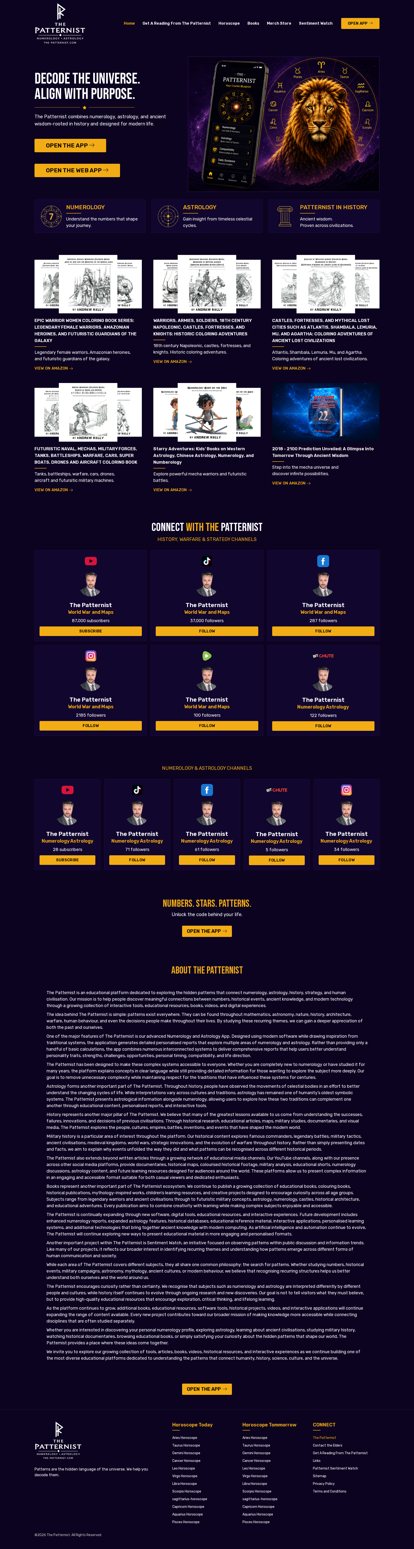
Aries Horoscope (184, 1438)
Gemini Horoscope (186, 1453)
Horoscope (229, 23)
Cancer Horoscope (186, 1461)
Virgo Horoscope (184, 1476)
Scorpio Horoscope (186, 1491)
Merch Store (279, 23)
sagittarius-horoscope (189, 1499)
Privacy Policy (324, 1484)
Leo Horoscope (183, 1468)
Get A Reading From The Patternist (177, 23)
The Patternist (324, 1438)
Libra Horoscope (184, 1484)
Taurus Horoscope (186, 1445)
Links (317, 1461)
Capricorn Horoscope (188, 1507)
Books (253, 23)
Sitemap (319, 1476)
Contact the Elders (327, 1445)
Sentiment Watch (316, 23)
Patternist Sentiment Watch (335, 1468)
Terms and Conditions (329, 1491)
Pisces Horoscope (186, 1522)
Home (129, 23)
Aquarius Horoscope (187, 1514)
